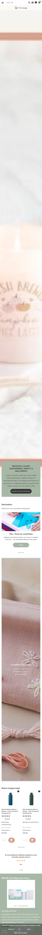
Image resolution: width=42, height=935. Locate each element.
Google (24, 8)
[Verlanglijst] (36, 2)
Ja (19, 929)
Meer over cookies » (21, 933)
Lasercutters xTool (21, 547)
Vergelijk (7, 819)
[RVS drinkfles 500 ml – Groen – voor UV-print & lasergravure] (31, 799)
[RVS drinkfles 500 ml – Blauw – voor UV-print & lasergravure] (10, 799)
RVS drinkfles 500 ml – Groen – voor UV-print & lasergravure (31, 811)
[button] (18, 552)
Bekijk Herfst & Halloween (21, 491)
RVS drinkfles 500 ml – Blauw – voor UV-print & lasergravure (10, 811)
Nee (28, 929)
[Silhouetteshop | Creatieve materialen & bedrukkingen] (11, 2)
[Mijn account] (33, 3)
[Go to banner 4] (21, 530)
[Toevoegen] (11, 840)
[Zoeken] (29, 3)
